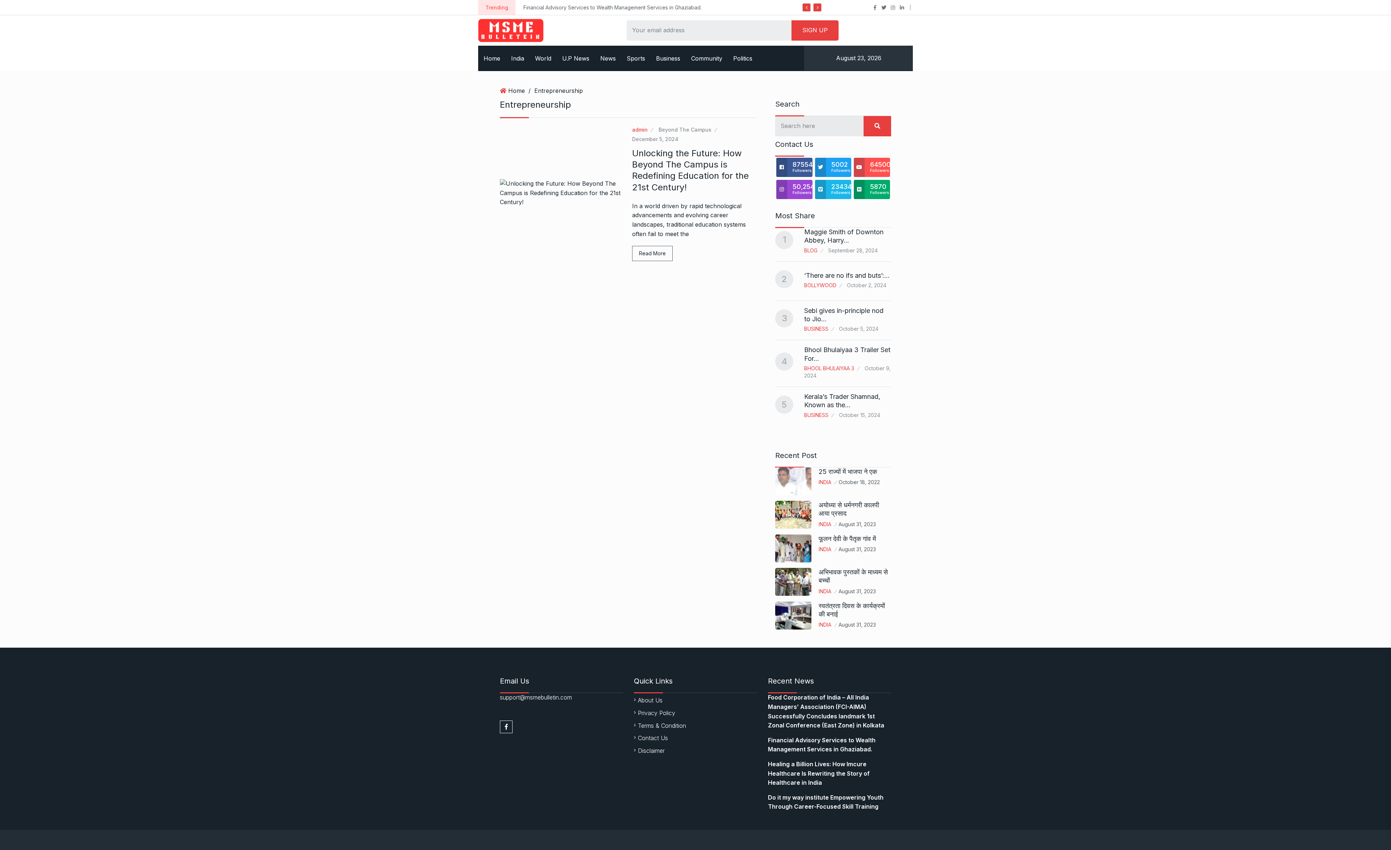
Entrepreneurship (558, 90)
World (543, 58)
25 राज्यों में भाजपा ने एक (848, 471)
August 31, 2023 (857, 524)
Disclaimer (651, 750)
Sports (636, 58)
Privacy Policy (656, 713)
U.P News (575, 58)
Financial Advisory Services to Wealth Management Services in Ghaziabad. (612, 7)
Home (492, 58)
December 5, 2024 (655, 139)
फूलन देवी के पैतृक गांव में (847, 538)
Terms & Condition (662, 725)
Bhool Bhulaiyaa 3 (829, 368)
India (517, 58)
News (608, 58)
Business (668, 58)
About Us (650, 700)
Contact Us (653, 738)
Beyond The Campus (685, 130)
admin (640, 130)
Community (706, 58)
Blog (811, 250)
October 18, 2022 (859, 482)
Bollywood (820, 285)
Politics (742, 58)
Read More (652, 253)
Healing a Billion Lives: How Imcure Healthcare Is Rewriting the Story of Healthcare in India (819, 773)
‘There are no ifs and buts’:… (847, 275)
